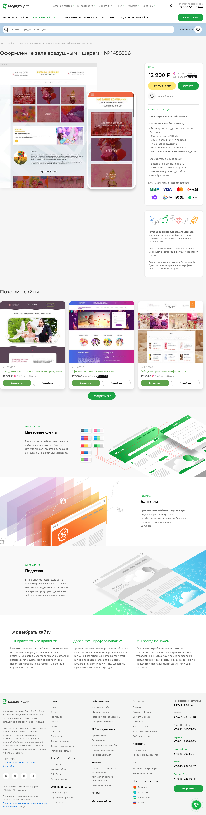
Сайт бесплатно (58, 802)
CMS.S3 (54, 721)
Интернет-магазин (60, 778)
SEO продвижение (103, 729)
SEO (119, 6)
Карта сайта (8, 766)
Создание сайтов (62, 6)
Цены (53, 707)
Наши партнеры (59, 792)
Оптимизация (98, 740)
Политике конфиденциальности (19, 803)
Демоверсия (17, 382)
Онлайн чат (138, 721)
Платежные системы (61, 750)
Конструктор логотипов (145, 731)
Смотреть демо (162, 86)
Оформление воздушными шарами (93, 371)
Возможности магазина (62, 745)
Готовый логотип (141, 749)
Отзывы (54, 726)
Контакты (55, 731)
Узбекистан (144, 797)
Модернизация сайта (134, 17)
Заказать (188, 86)
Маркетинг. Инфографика (146, 768)
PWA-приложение (142, 736)
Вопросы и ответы (60, 740)
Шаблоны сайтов (43, 17)
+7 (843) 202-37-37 (185, 766)
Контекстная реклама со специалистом (104, 770)
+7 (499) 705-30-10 (185, 717)
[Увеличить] (59, 349)
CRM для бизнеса (141, 716)
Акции (96, 793)
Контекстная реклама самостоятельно (102, 778)
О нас (53, 711)
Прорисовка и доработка (145, 754)
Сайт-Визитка (57, 764)
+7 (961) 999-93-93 (185, 741)
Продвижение (99, 735)
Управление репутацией (104, 749)
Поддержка (56, 736)
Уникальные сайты (15, 17)
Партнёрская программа (63, 797)
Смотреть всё (101, 396)
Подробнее (47, 382)
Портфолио (56, 716)
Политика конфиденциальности (19, 762)
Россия (141, 802)
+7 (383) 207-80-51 (185, 754)
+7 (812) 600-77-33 (185, 729)
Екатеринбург (181, 774)
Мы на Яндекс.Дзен (142, 773)
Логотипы (108, 17)
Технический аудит (101, 754)
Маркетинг (105, 6)
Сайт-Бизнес (57, 774)
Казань (177, 761)
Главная (137, 707)
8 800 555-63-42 (191, 7)
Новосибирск (180, 749)
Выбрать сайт (85, 6)
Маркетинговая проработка (106, 745)
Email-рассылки (140, 726)
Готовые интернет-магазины (78, 17)
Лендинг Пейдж (58, 769)
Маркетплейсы (101, 801)
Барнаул (178, 737)
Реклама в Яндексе (142, 711)
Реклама (132, 6)
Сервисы (147, 6)
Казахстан (143, 792)
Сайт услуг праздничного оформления (163, 371)
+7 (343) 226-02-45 (185, 778)
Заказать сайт (190, 17)
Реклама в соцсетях (101, 785)
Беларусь (142, 787)
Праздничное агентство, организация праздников (32, 371)
